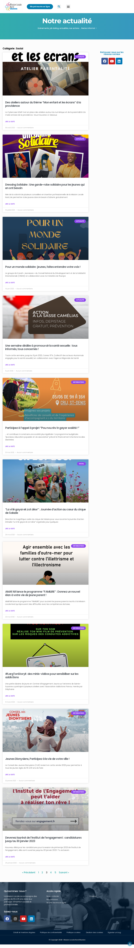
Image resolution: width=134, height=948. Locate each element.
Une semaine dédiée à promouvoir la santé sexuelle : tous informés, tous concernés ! (41, 347)
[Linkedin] (31, 918)
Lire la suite (10, 122)
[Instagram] (15, 918)
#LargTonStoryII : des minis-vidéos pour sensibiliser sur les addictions (41, 675)
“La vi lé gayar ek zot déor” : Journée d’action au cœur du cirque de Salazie (45, 511)
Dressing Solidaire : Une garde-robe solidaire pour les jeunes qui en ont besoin (44, 186)
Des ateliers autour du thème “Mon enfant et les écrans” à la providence (43, 104)
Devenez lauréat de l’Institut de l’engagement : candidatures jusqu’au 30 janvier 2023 (43, 839)
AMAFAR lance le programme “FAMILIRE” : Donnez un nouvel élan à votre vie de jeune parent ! (42, 593)
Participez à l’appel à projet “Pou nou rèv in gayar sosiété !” (42, 428)
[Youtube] (23, 918)
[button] (68, 6)
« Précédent (28, 872)
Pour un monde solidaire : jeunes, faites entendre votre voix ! (42, 267)
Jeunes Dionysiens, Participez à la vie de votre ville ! (37, 759)
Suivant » (64, 872)
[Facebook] (7, 918)
